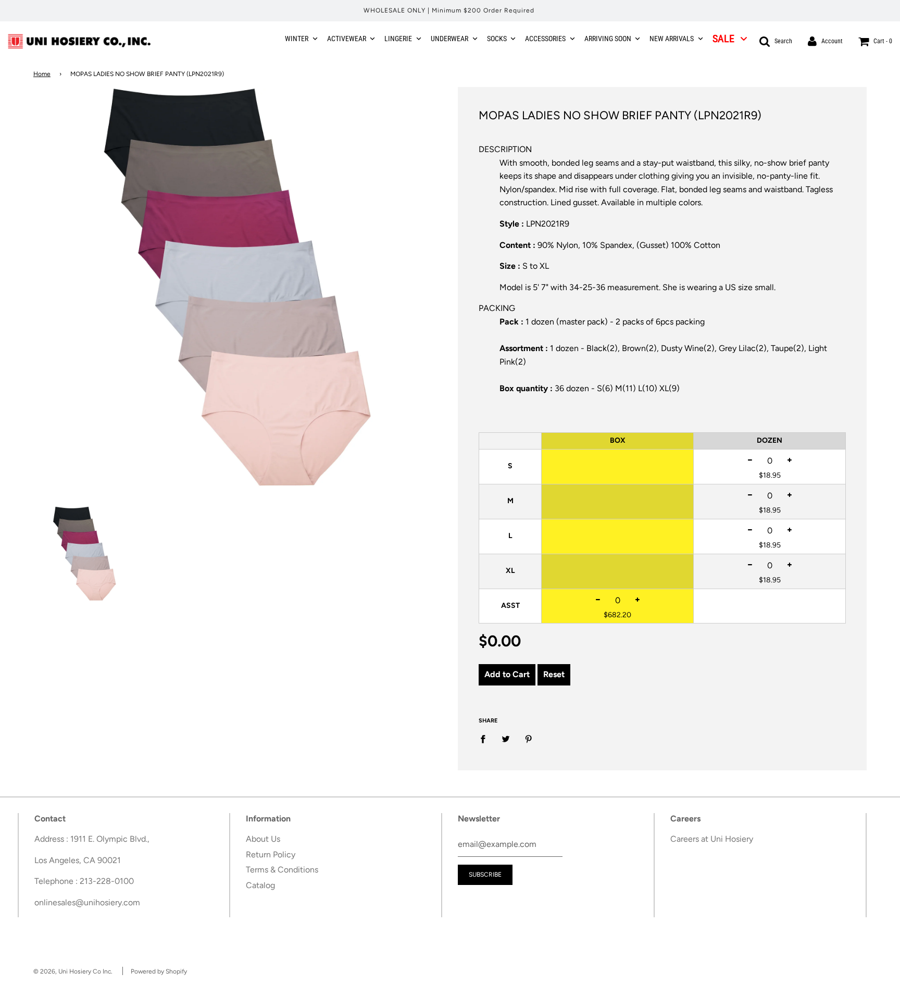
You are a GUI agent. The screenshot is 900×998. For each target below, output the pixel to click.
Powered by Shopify (159, 971)
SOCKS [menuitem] (497, 38)
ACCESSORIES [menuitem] (545, 38)
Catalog (260, 885)
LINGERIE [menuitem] (398, 38)
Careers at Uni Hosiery (711, 839)
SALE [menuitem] (723, 38)
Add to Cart (507, 674)
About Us (263, 839)
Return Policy (270, 854)
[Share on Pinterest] (528, 739)
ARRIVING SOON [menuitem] (607, 38)
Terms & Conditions (282, 870)
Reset (554, 674)
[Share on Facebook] (486, 739)
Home (42, 74)
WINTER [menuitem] (296, 38)
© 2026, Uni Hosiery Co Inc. (73, 971)
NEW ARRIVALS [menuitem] (671, 38)
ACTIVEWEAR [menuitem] (346, 38)
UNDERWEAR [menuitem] (449, 38)
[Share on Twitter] (505, 739)
